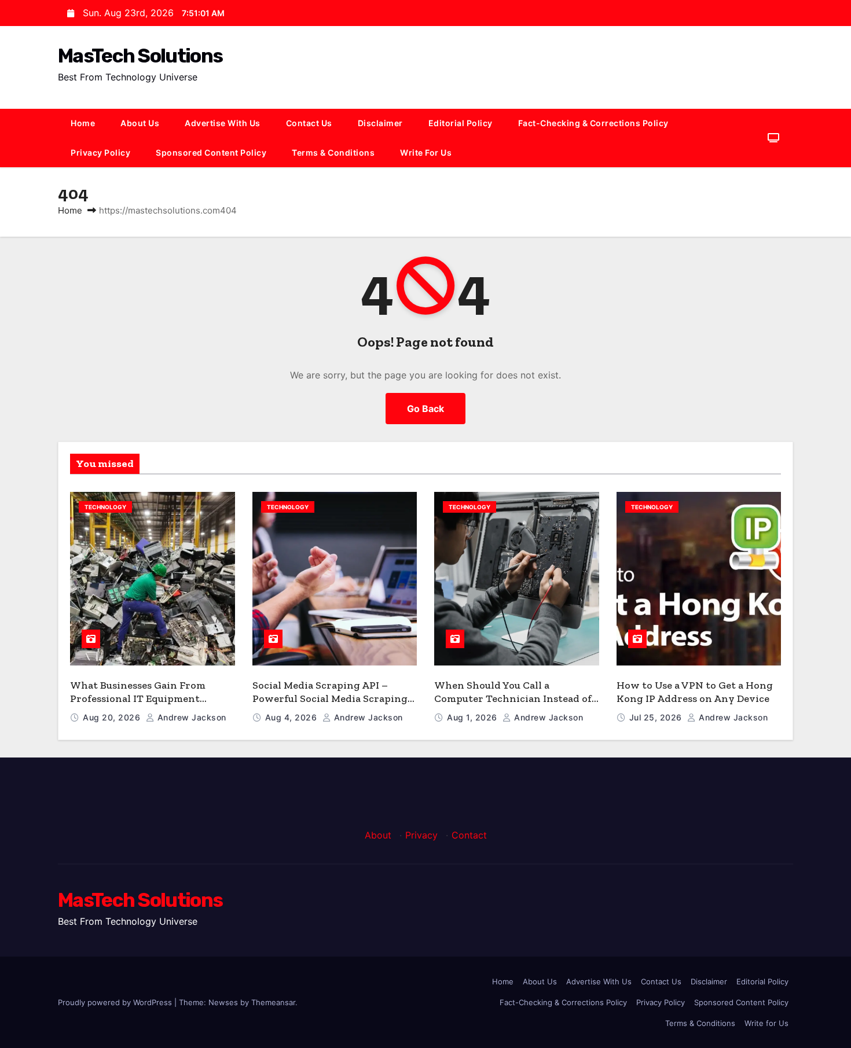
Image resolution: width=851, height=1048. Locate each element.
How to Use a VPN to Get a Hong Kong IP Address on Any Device (695, 692)
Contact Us (309, 123)
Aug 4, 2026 (292, 717)
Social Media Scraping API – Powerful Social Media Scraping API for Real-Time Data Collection (333, 698)
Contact (469, 835)
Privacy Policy (100, 152)
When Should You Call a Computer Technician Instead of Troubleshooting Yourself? (513, 698)
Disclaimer (380, 123)
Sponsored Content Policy (211, 152)
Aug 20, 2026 (113, 717)
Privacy (421, 835)
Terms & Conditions (333, 152)
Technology (105, 506)
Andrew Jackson (190, 717)
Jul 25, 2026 (657, 717)
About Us (139, 123)
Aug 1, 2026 (473, 717)
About (378, 835)
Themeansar (273, 1002)
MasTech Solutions (140, 56)
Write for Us (426, 152)
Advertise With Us (223, 123)
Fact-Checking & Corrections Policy (593, 123)
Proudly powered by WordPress (116, 1002)
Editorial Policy (460, 123)
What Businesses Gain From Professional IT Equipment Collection (138, 698)
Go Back (425, 408)
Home (83, 123)
